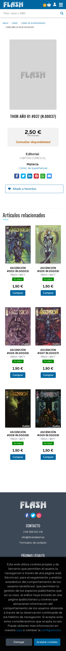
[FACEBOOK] (27, 515)
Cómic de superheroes (33, 23)
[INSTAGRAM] (39, 515)
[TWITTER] (33, 515)
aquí (19, 630)
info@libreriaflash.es (33, 537)
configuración (51, 630)
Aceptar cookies (47, 642)
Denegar (19, 642)
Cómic (15, 23)
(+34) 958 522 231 (33, 531)
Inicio (5, 23)
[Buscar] (62, 13)
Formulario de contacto (33, 542)
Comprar (17, 293)
